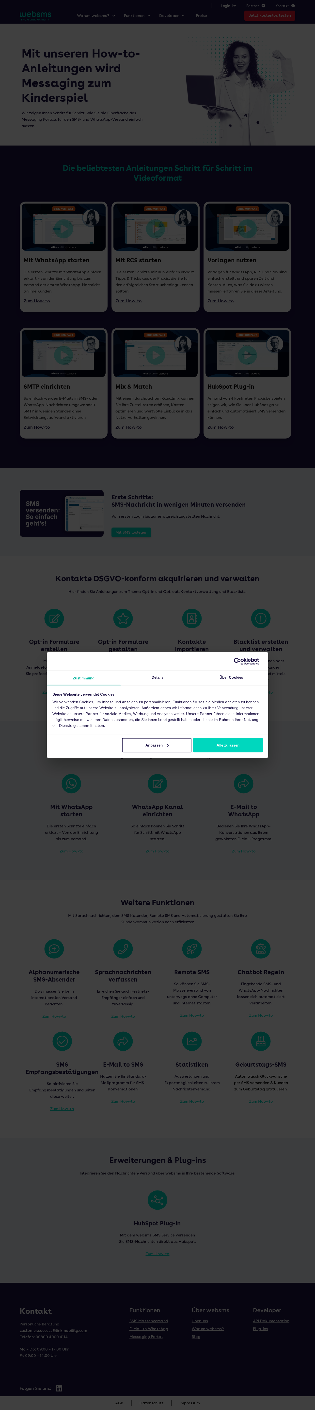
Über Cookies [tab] (231, 677)
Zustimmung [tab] (84, 678)
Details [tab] (158, 677)
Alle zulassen (228, 745)
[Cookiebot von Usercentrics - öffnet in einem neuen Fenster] (241, 661)
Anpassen (154, 745)
